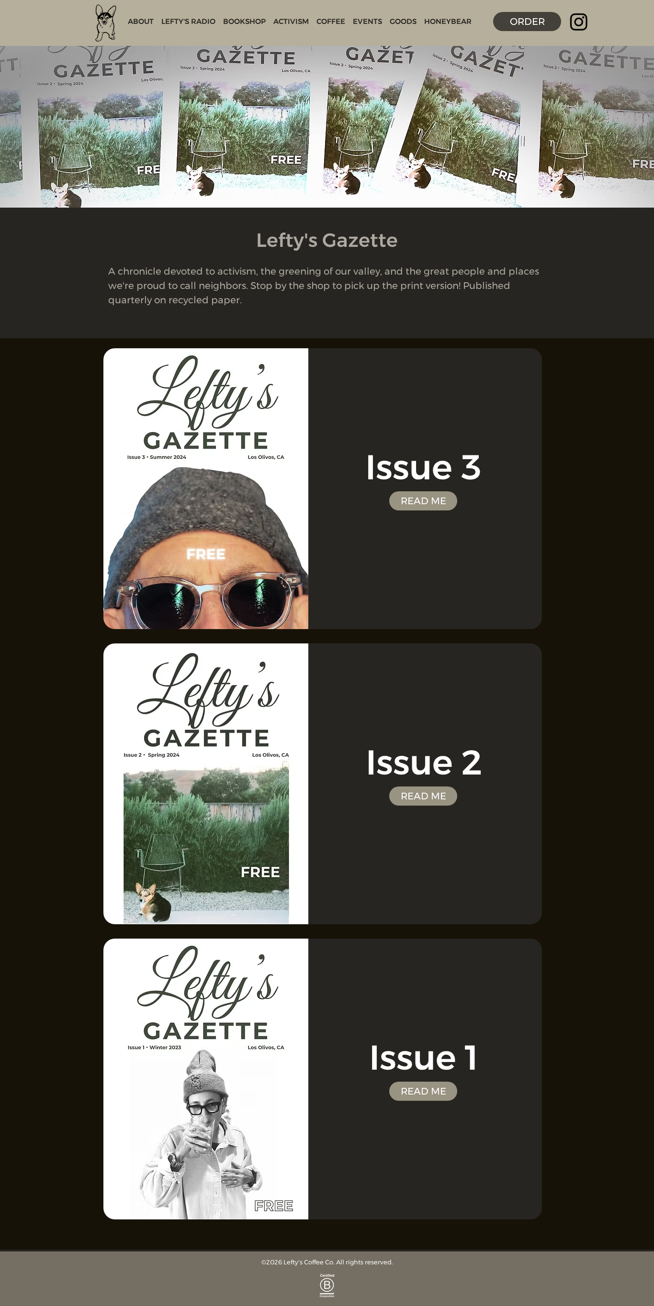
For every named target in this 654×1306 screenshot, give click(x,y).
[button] (141, 21)
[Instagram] (578, 21)
